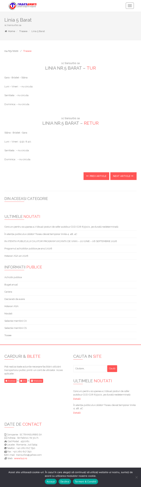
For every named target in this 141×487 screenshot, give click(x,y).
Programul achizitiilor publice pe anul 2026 (28, 248)
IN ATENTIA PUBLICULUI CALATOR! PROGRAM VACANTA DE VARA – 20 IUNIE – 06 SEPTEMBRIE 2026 (60, 241)
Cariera (8, 291)
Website (37, 381)
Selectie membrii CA (15, 320)
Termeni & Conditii (85, 481)
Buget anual (11, 284)
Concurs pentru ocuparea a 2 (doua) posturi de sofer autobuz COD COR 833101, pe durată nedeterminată (61, 226)
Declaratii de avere (14, 299)
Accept (51, 481)
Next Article (122, 176)
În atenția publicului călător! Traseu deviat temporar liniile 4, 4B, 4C (40, 234)
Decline (64, 481)
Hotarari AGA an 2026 (16, 255)
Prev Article (97, 176)
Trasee (23, 31)
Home (11, 31)
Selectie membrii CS (15, 328)
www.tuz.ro (20, 458)
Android (11, 381)
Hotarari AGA (11, 306)
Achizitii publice (13, 277)
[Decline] (136, 477)
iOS (24, 381)
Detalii (77, 398)
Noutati (8, 313)
